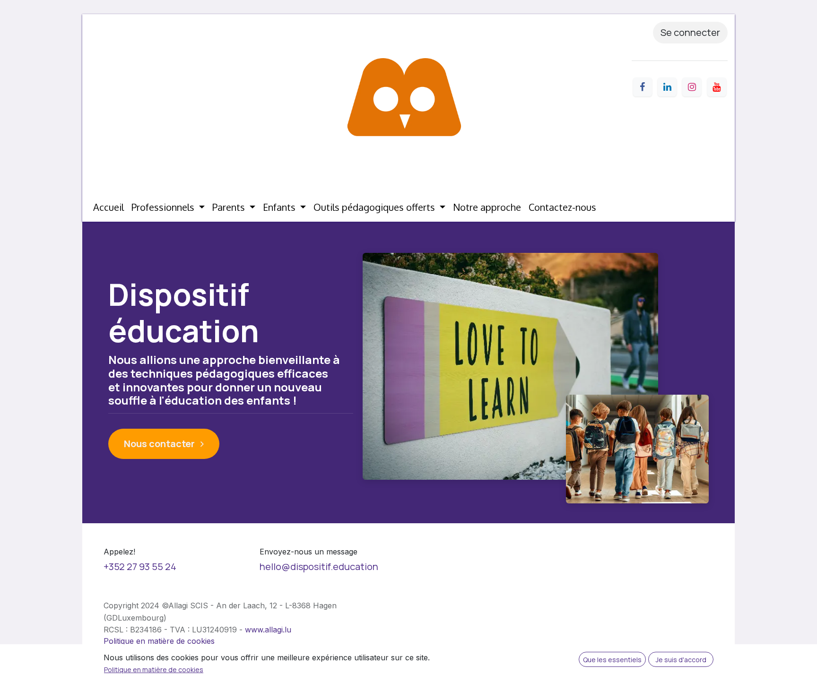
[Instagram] (691, 87)
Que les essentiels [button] (612, 659)
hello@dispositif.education (319, 566)
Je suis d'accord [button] (681, 659)
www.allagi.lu (268, 629)
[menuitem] (108, 207)
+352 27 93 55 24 (140, 566)
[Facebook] (642, 87)
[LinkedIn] (667, 87)
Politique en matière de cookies (159, 641)
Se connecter (690, 32)
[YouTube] (716, 87)
